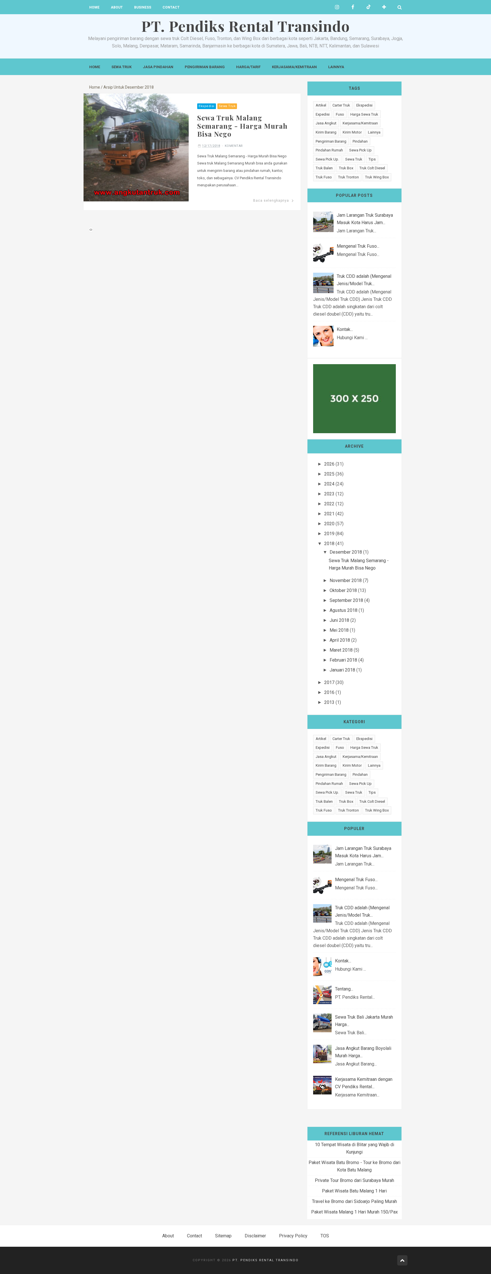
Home (94, 7)
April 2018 (340, 640)
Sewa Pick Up (360, 150)
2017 (329, 682)
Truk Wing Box (377, 177)
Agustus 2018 (343, 610)
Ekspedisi (207, 106)
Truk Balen (324, 168)
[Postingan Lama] (91, 230)
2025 (329, 474)
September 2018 (346, 600)
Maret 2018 (341, 650)
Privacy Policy (293, 1235)
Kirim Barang (326, 132)
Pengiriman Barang (205, 67)
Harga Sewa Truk (364, 114)
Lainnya (336, 67)
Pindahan (360, 141)
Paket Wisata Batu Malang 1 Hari (354, 1191)
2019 (329, 533)
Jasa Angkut (326, 123)
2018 (329, 543)
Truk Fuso (324, 177)
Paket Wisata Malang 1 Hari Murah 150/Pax (354, 1212)
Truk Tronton (348, 177)
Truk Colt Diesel (372, 168)
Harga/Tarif (248, 67)
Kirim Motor (352, 132)
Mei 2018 (339, 630)
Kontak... (345, 329)
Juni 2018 (339, 620)
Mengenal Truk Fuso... (358, 246)
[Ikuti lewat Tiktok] (368, 7)
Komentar (234, 146)
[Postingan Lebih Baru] (90, 230)
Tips (372, 159)
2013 (329, 702)
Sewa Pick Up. (327, 159)
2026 (329, 464)
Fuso (340, 114)
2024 (329, 484)
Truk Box (346, 168)
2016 (329, 692)
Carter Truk (341, 105)
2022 (329, 503)
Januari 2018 (342, 670)
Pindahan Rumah (329, 150)
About (117, 7)
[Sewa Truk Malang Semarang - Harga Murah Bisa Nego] (136, 147)
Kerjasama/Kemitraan (294, 67)
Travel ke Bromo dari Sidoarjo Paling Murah (354, 1201)
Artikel (321, 105)
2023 (329, 494)
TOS (325, 1235)
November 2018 (346, 580)
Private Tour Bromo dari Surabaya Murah (354, 1180)
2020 (329, 523)
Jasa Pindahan (158, 67)
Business (142, 7)
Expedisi (323, 114)
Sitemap (223, 1235)
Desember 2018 (346, 552)
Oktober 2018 (343, 590)
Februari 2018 (343, 660)
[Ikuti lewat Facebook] (353, 7)
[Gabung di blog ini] (384, 7)
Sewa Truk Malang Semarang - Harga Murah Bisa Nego (242, 126)
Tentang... (344, 989)
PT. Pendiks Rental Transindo (265, 1260)
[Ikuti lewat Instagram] (337, 7)
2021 (329, 513)
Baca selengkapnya (271, 201)
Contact (171, 7)
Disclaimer (255, 1235)
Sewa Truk (121, 67)
